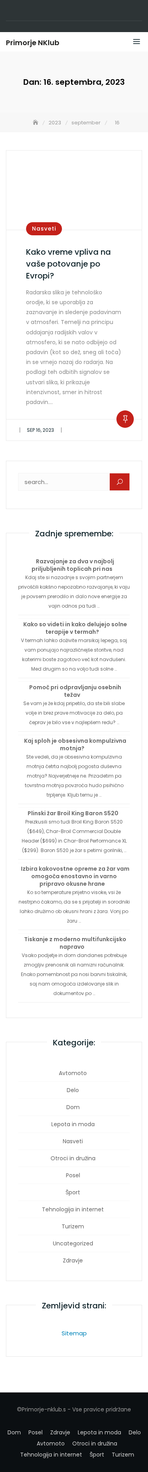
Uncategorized (73, 1243)
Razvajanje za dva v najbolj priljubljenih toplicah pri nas (73, 565)
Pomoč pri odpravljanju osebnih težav (75, 691)
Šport (73, 1192)
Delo (73, 1090)
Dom (73, 1107)
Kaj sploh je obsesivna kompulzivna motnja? (75, 744)
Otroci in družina (73, 1158)
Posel (73, 1175)
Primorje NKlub (32, 42)
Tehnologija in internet (73, 1209)
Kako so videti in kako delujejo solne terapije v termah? (75, 628)
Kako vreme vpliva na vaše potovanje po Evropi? (68, 263)
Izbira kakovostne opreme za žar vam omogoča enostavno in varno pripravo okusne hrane (75, 876)
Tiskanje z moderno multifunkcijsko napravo (75, 943)
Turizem (73, 1226)
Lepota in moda (73, 1124)
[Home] (36, 122)
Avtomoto (73, 1073)
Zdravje (73, 1260)
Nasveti (44, 229)
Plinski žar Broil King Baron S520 (73, 813)
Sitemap (74, 1333)
